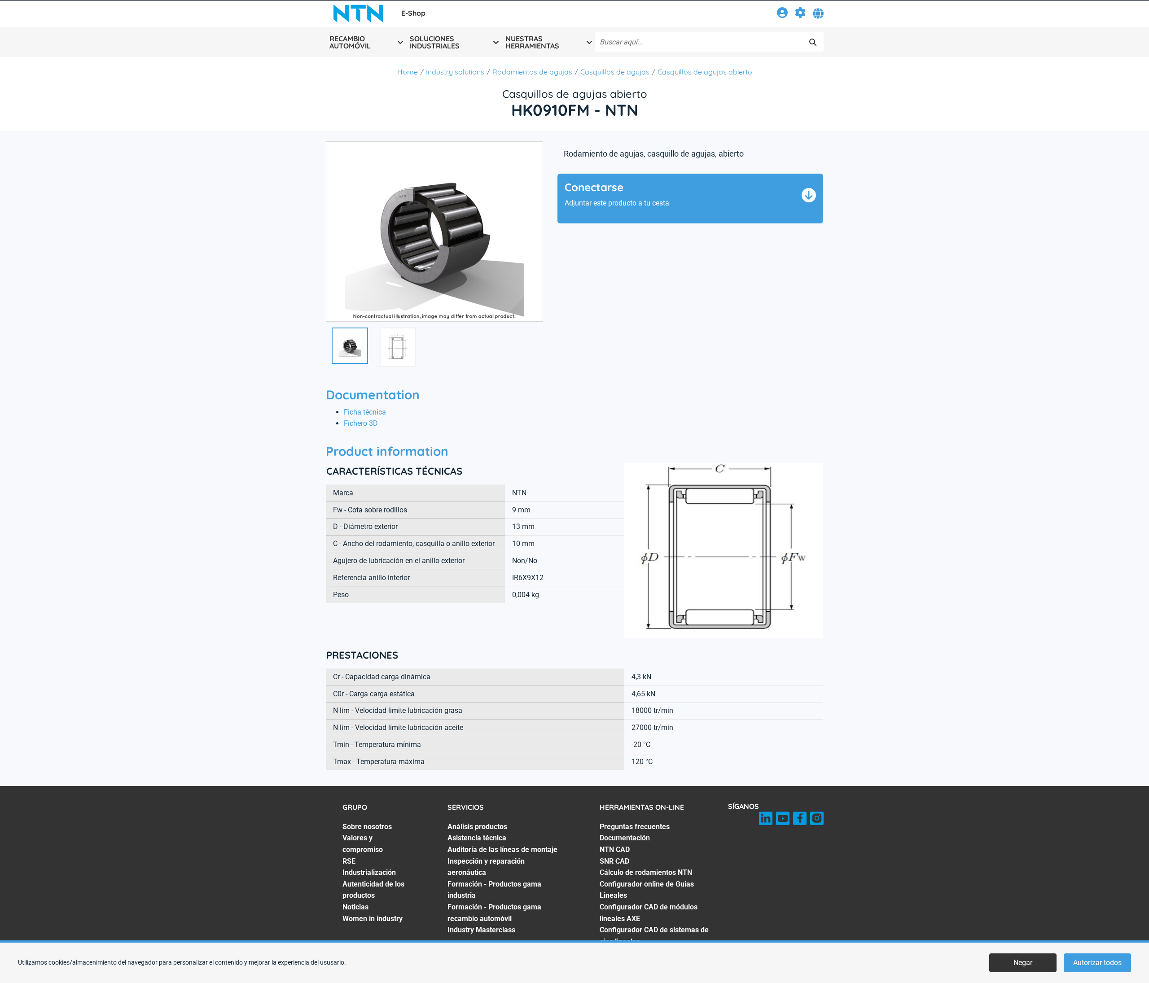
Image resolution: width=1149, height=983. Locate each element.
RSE (348, 861)
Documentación (625, 838)
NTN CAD (615, 849)
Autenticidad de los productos (373, 890)
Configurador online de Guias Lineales (647, 890)
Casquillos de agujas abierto (705, 71)
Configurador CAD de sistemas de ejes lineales (654, 936)
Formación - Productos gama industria (494, 890)
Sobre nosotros (367, 826)
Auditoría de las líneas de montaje (502, 849)
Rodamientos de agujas (532, 71)
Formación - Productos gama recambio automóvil (494, 913)
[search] (812, 42)
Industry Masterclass (481, 930)
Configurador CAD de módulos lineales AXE (648, 913)
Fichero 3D (361, 423)
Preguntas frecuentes (635, 826)
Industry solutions (455, 71)
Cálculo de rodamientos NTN (646, 872)
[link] (782, 14)
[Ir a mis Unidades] (800, 14)
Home (407, 71)
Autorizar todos (1097, 962)
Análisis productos (477, 826)
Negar (1022, 962)
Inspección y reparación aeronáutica (486, 867)
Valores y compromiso (362, 844)
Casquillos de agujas (614, 71)
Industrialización (369, 872)
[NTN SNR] (358, 13)
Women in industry (372, 918)
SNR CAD (614, 861)
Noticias (355, 907)
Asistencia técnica (476, 838)
